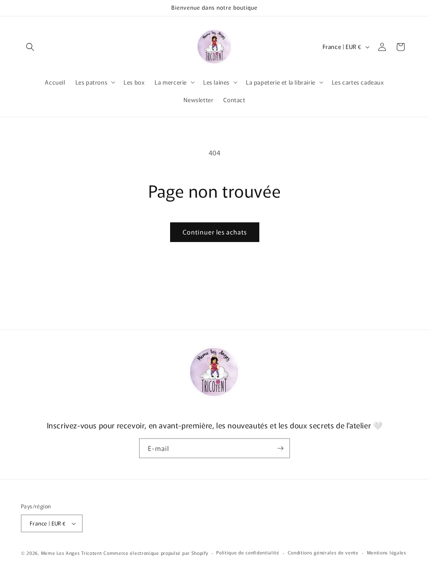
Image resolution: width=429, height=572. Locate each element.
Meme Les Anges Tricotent (71, 552)
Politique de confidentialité (247, 552)
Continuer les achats (215, 231)
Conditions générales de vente (323, 552)
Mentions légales (386, 552)
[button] (30, 47)
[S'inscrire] (280, 448)
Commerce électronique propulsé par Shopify (155, 552)
